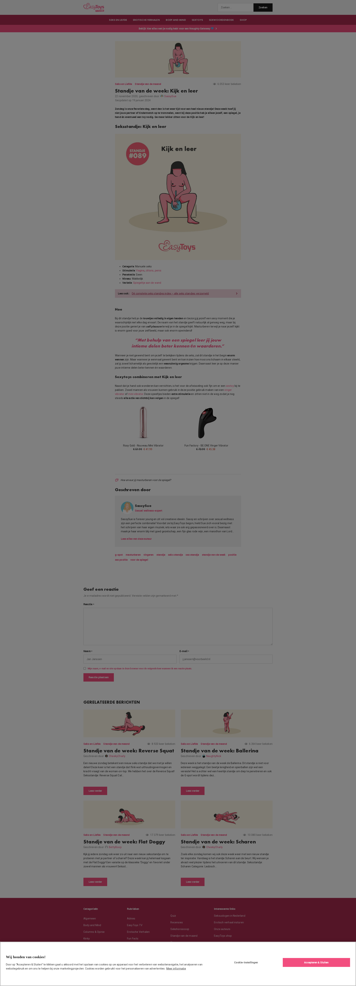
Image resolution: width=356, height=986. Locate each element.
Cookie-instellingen (246, 962)
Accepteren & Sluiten (316, 962)
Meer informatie (176, 968)
